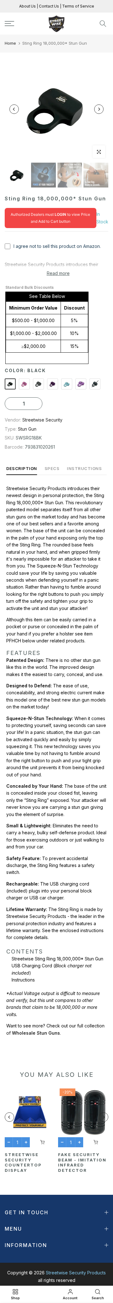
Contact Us (48, 6)
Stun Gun (27, 429)
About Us (28, 6)
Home (10, 43)
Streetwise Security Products (76, 1272)
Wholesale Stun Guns (36, 1033)
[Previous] (14, 109)
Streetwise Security (42, 419)
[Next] (99, 109)
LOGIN (60, 214)
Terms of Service (77, 6)
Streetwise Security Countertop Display (23, 1162)
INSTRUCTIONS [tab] (84, 468)
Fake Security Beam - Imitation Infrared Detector (82, 1162)
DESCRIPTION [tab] (21, 468)
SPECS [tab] (52, 468)
